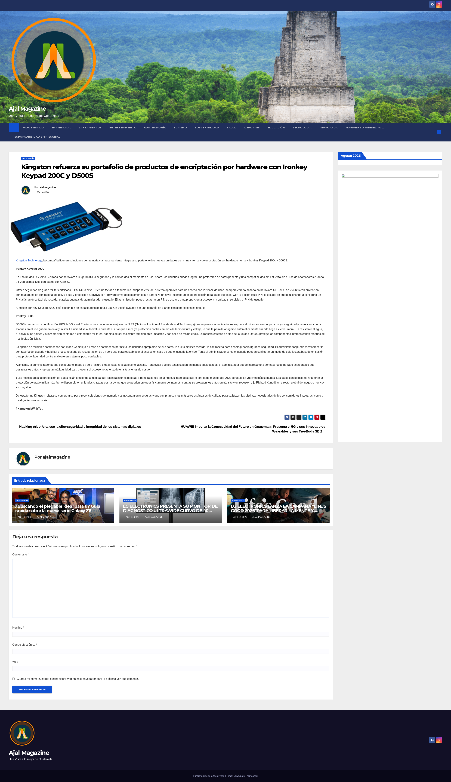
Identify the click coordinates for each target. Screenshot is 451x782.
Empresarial (61, 127)
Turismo (180, 127)
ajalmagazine (47, 187)
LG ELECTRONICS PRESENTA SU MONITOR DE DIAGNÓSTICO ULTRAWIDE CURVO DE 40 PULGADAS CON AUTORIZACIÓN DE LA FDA (170, 511)
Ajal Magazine (27, 108)
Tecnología (301, 127)
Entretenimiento (123, 127)
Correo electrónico (24, 644)
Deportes (252, 127)
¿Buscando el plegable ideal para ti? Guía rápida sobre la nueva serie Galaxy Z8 (57, 508)
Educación (276, 127)
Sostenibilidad (207, 127)
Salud (232, 127)
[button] (433, 132)
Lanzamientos (90, 127)
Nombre (18, 627)
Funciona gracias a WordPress (209, 776)
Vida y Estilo (33, 127)
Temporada (328, 127)
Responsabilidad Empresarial (36, 136)
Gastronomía (155, 127)
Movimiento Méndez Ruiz (364, 127)
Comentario (20, 554)
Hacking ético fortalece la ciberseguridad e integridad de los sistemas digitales (79, 426)
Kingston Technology (29, 260)
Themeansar (251, 776)
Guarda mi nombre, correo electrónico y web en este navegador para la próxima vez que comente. (78, 678)
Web (15, 661)
